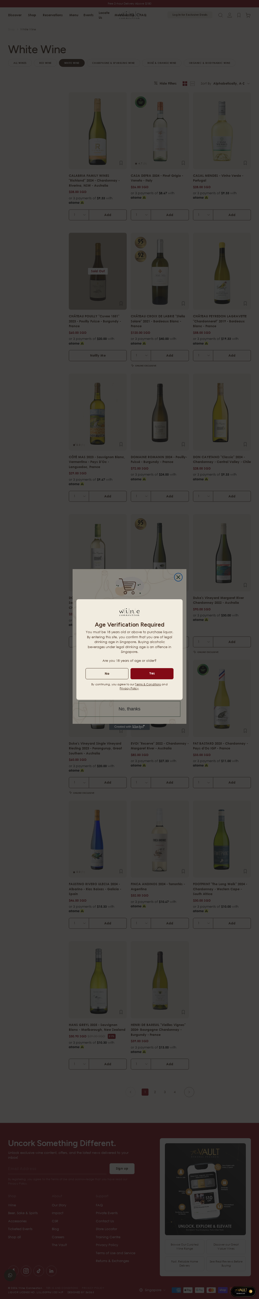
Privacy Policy (129, 688)
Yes (152, 673)
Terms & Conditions (148, 684)
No (107, 673)
